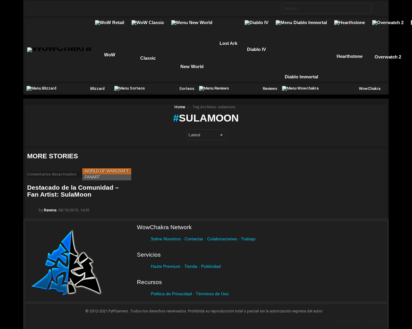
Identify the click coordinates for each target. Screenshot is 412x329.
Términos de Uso (212, 293)
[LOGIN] (378, 8)
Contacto (377, 321)
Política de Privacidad (171, 293)
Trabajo (248, 238)
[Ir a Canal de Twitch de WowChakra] (61, 8)
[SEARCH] (271, 8)
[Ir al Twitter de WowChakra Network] (49, 8)
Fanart (92, 177)
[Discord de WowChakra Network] (84, 8)
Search (366, 9)
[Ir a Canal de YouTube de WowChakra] (72, 8)
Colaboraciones (222, 238)
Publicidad (211, 266)
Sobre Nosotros (166, 238)
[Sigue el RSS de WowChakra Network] (96, 8)
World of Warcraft (107, 171)
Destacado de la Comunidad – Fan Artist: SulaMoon (73, 191)
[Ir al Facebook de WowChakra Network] (37, 8)
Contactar (194, 238)
